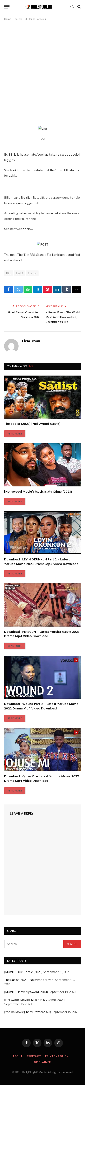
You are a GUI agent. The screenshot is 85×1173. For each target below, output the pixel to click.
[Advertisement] (42, 68)
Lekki (19, 273)
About (18, 1056)
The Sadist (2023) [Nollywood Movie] (32, 424)
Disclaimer (42, 1062)
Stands (32, 273)
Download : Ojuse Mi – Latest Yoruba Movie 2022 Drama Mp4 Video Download (41, 779)
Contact (34, 1056)
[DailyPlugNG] (41, 6)
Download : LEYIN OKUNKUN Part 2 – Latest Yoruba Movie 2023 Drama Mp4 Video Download (41, 562)
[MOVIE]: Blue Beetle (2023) (23, 972)
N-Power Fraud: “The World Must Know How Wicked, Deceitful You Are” (63, 317)
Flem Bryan (31, 341)
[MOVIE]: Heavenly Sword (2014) (26, 992)
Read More (15, 433)
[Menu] (6, 6)
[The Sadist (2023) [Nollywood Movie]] (42, 397)
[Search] (79, 6)
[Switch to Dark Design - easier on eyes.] (72, 6)
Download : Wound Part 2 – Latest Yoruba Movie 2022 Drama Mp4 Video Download (41, 706)
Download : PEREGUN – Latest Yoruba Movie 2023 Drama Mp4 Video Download (41, 634)
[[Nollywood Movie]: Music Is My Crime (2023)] (42, 464)
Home (7, 18)
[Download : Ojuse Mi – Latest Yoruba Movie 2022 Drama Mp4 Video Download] (42, 749)
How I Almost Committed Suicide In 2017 (23, 315)
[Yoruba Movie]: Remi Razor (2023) (27, 1012)
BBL (8, 273)
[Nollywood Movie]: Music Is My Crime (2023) (38, 491)
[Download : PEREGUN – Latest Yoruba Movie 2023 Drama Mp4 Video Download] (42, 604)
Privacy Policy (56, 1056)
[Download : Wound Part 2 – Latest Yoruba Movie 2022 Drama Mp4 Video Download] (42, 677)
